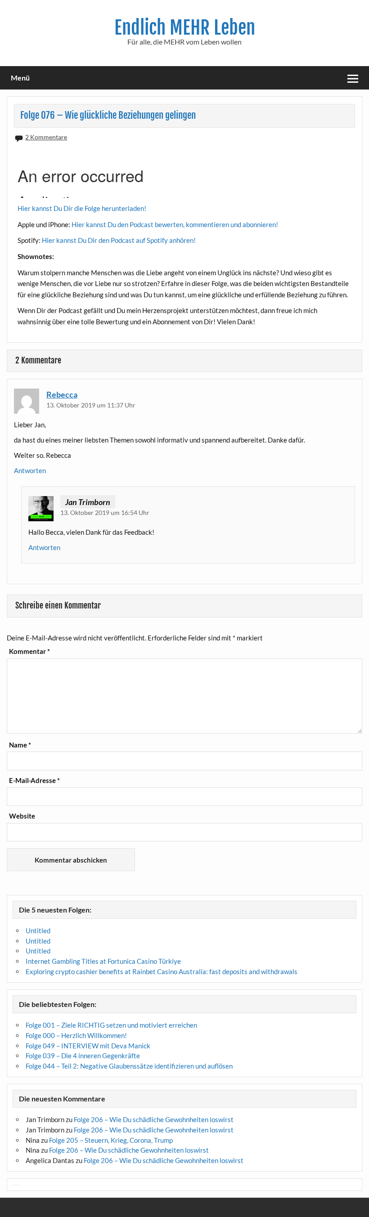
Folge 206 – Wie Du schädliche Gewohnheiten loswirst (154, 1119)
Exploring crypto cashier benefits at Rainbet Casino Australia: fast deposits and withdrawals (161, 971)
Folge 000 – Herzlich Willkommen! (76, 1035)
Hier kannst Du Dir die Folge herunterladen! (82, 208)
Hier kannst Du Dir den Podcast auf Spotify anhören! (119, 240)
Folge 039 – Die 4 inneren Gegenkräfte (83, 1055)
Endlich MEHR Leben (184, 27)
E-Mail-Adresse (34, 780)
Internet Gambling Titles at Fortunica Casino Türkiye (103, 961)
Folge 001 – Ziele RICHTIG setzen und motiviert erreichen (111, 1025)
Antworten (30, 470)
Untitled (38, 930)
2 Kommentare (46, 137)
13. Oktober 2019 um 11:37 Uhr (90, 405)
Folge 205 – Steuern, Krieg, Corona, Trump (111, 1140)
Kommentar (29, 651)
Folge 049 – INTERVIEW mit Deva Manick (88, 1046)
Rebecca (61, 394)
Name (20, 745)
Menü (20, 77)
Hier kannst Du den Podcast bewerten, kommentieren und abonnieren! (175, 224)
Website (22, 816)
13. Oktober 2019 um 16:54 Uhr (104, 512)
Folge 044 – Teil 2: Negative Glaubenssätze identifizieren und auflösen (129, 1066)
